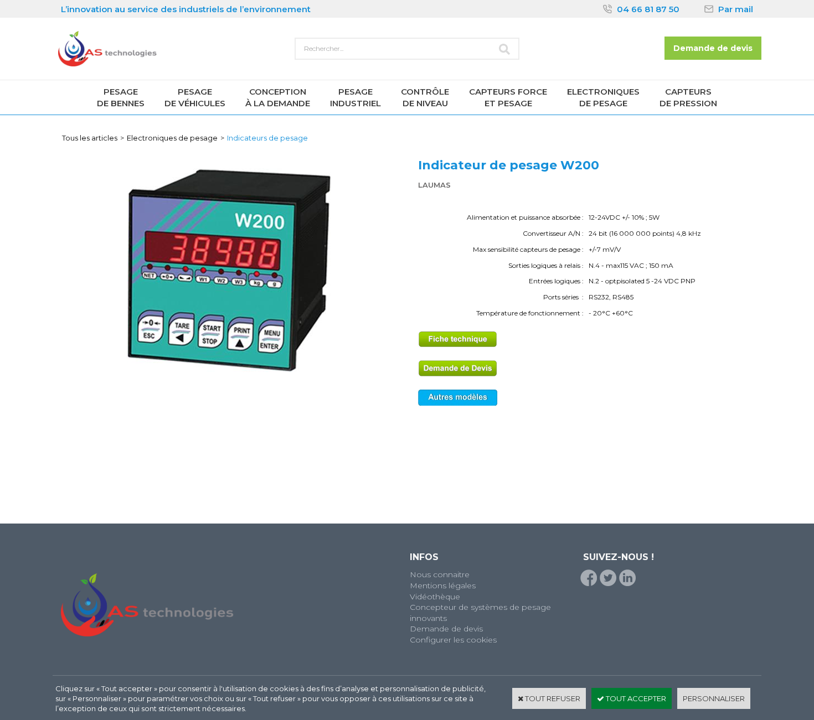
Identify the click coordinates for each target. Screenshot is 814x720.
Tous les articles (89, 137)
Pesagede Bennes (121, 97)
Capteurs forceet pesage (508, 97)
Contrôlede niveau (425, 97)
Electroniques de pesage (172, 137)
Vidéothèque (435, 597)
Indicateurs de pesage (267, 137)
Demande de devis (446, 629)
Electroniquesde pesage (603, 97)
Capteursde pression (688, 97)
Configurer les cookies (453, 640)
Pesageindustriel (355, 97)
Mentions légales (443, 585)
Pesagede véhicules (194, 97)
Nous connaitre (440, 574)
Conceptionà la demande (277, 97)
